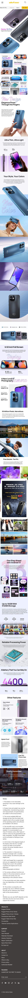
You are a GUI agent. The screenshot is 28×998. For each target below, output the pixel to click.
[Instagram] (9, 983)
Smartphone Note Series (8, 916)
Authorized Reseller (6, 964)
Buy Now (25, 7)
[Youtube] (5, 983)
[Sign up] (26, 977)
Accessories (4, 921)
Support (3, 931)
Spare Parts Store (6, 943)
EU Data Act (4, 945)
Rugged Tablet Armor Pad (8, 919)
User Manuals (5, 933)
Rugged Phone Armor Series (9, 911)
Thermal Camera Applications (9, 923)
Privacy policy (5, 962)
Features (12, 7)
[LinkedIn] (18, 983)
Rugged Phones (5, 909)
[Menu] (2, 2)
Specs (17, 7)
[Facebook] (2, 983)
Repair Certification (6, 940)
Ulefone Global (8, 992)
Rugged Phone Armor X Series (9, 914)
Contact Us (4, 955)
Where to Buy (5, 960)
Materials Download (7, 936)
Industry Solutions (6, 938)
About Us (4, 953)
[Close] (26, 480)
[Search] (25, 2)
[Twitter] (15, 983)
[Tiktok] (12, 983)
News (3, 957)
